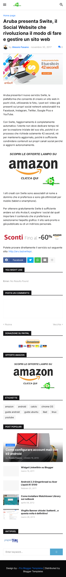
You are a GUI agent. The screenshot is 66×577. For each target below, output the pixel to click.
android (22, 406)
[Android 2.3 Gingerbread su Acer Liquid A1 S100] (11, 485)
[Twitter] (30, 260)
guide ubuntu (31, 412)
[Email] (45, 260)
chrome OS (47, 406)
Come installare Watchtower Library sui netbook (41, 497)
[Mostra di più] (52, 260)
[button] (4, 5)
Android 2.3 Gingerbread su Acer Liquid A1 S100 (39, 483)
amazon (9, 406)
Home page (9, 15)
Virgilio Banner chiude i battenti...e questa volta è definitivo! (40, 512)
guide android (12, 412)
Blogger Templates (33, 571)
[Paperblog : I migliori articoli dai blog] (11, 542)
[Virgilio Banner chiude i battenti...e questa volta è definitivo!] (11, 514)
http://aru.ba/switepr (20, 251)
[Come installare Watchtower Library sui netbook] (11, 500)
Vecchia (57, 324)
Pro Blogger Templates (31, 568)
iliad (45, 412)
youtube (9, 417)
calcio (34, 406)
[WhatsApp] (37, 260)
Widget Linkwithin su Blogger (37, 467)
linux (54, 412)
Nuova (8, 324)
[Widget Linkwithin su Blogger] (11, 471)
